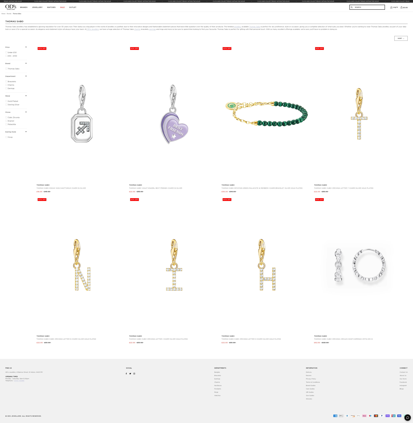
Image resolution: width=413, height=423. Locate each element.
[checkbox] (17, 52)
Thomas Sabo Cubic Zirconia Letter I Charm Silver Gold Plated (158, 339)
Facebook (403, 382)
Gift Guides (310, 392)
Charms (217, 382)
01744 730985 (19, 380)
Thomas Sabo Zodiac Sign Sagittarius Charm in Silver (61, 188)
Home (3, 13)
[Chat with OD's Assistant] (407, 417)
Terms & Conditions (313, 382)
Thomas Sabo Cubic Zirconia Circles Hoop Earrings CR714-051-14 (343, 339)
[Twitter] (130, 373)
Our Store (403, 379)
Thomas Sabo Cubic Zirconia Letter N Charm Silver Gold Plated (66, 339)
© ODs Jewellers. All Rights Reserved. (23, 416)
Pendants (217, 389)
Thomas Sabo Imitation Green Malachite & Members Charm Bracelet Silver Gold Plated (262, 188)
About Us (403, 375)
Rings (216, 392)
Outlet (72, 7)
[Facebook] (126, 373)
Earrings (217, 379)
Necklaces (218, 385)
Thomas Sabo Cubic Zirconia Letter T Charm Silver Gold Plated (343, 188)
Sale (62, 7)
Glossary (309, 399)
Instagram (403, 385)
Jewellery (37, 7)
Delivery (309, 372)
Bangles (217, 372)
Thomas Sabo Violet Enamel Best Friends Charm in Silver (155, 188)
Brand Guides (310, 385)
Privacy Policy (311, 379)
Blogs (402, 389)
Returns (308, 375)
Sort (400, 38)
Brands (24, 7)
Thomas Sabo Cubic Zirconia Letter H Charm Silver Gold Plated (251, 339)
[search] (369, 7)
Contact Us (404, 372)
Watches (51, 7)
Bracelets (217, 375)
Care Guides (310, 389)
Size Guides (310, 395)
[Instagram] (134, 373)
